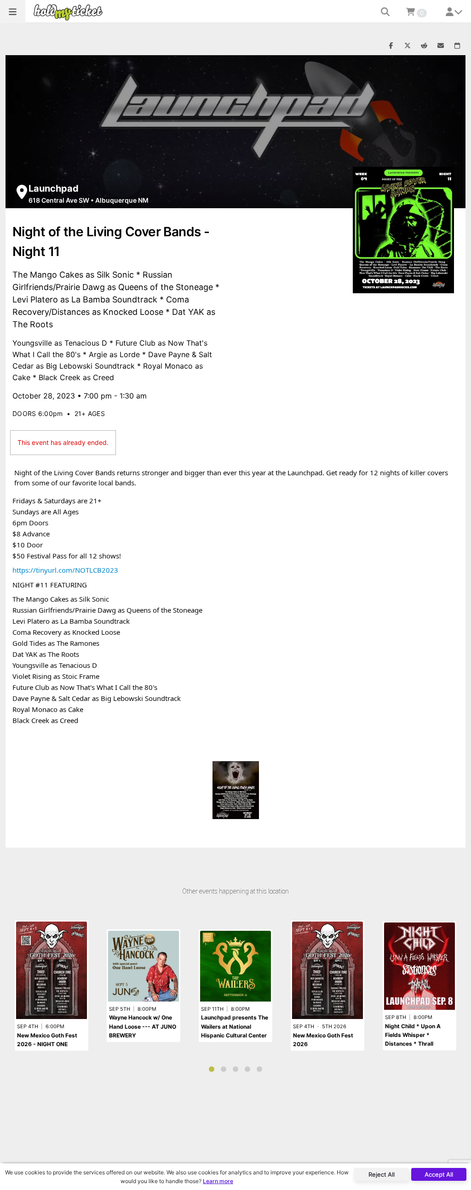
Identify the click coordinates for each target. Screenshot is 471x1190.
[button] (12, 11)
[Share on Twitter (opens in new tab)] (407, 46)
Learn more (218, 1181)
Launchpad (54, 188)
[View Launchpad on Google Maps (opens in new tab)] (22, 191)
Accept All (439, 1174)
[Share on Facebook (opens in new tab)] (391, 46)
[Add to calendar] (457, 46)
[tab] (211, 1069)
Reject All (381, 1174)
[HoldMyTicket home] (70, 12)
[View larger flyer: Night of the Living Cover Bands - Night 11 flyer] (403, 230)
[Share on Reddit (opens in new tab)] (424, 46)
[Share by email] (440, 46)
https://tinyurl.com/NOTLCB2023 (65, 570)
